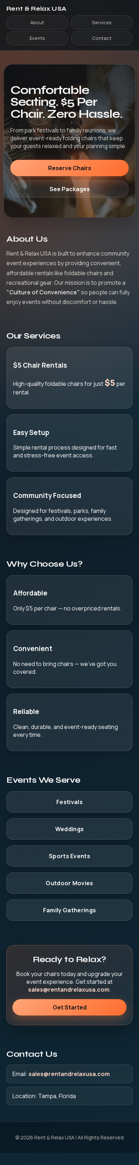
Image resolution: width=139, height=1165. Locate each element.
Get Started (70, 1007)
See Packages (70, 189)
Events (37, 38)
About (37, 22)
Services (102, 22)
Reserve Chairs (69, 168)
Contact (102, 38)
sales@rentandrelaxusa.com (68, 989)
